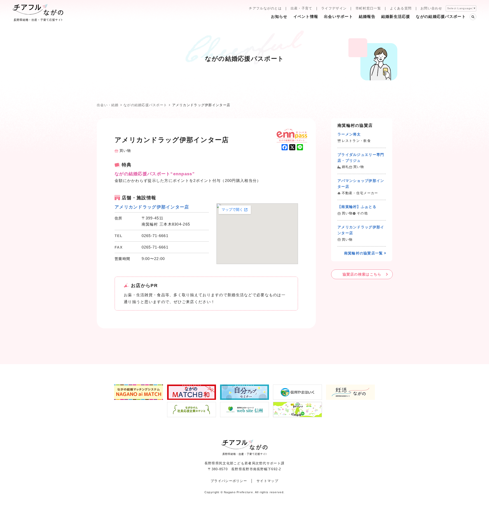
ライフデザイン (334, 8)
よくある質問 (401, 8)
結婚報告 (367, 16)
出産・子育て (302, 8)
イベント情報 (305, 16)
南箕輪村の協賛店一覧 (363, 253)
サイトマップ (267, 481)
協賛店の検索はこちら (362, 274)
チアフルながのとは (265, 8)
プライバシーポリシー (229, 481)
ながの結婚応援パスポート (441, 16)
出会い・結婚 (108, 105)
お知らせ (279, 16)
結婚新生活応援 (395, 16)
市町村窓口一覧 (368, 8)
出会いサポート (338, 16)
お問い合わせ (431, 8)
